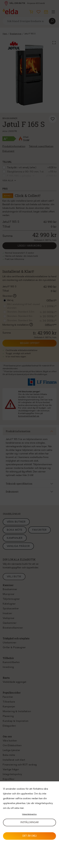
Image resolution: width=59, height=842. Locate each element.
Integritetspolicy (29, 814)
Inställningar (29, 822)
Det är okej (30, 836)
